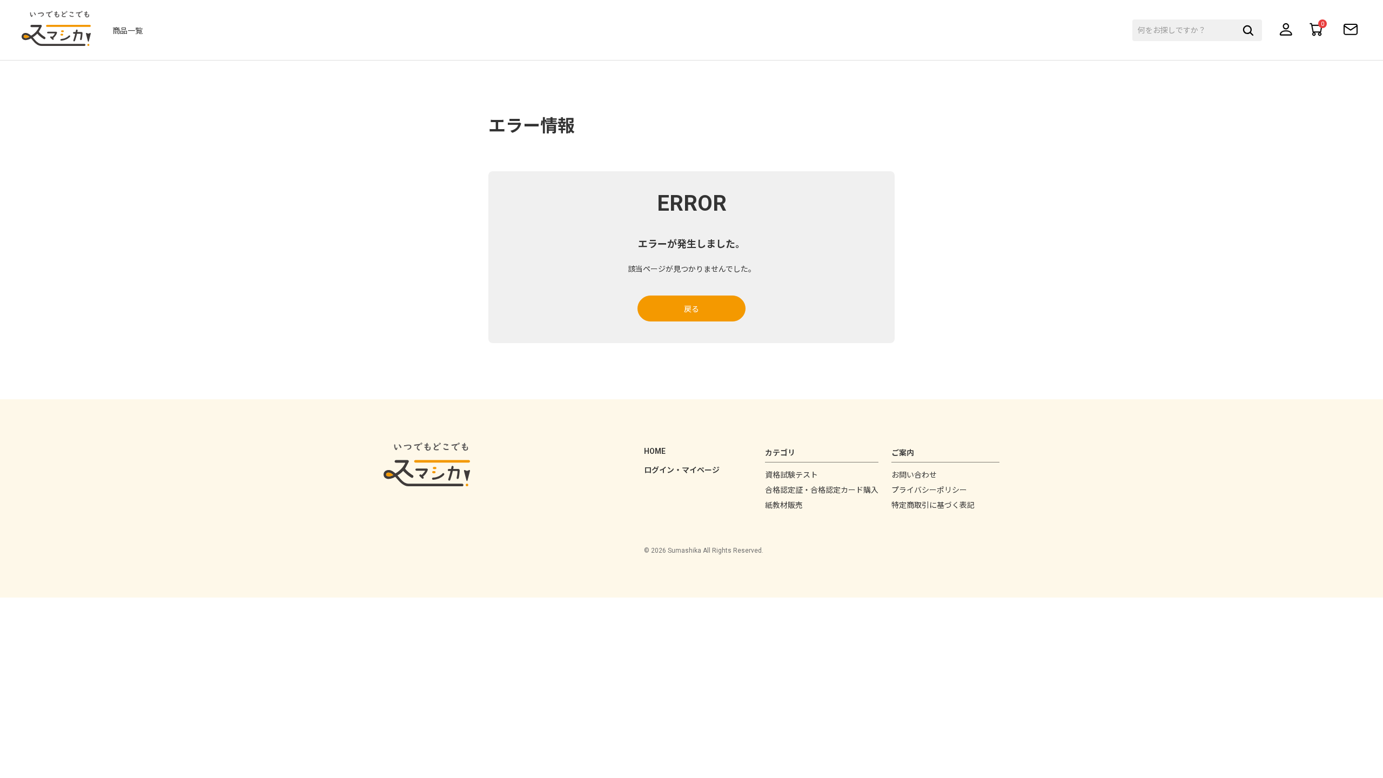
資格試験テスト (791, 475)
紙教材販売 (784, 505)
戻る (691, 309)
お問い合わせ (914, 475)
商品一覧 (127, 30)
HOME (655, 451)
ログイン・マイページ (682, 470)
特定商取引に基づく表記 (933, 505)
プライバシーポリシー (929, 490)
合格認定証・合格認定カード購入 (821, 490)
